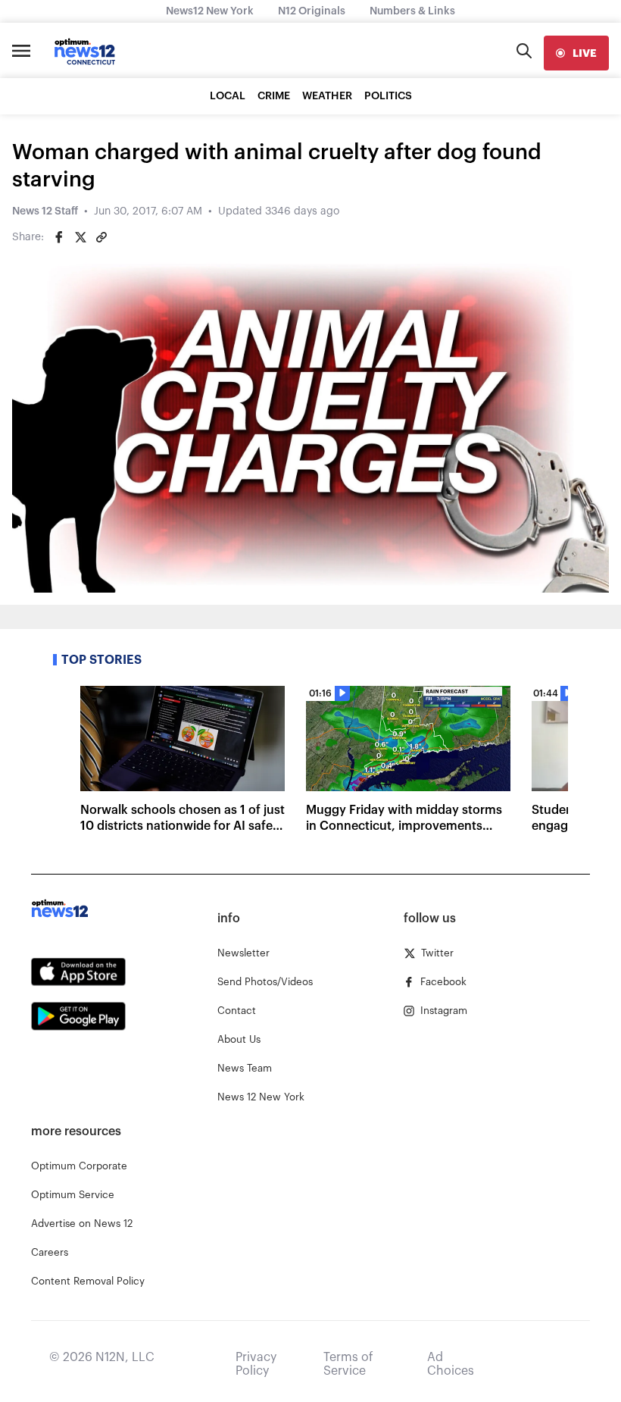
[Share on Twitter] (80, 237)
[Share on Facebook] (59, 237)
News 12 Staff (45, 211)
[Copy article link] (101, 237)
